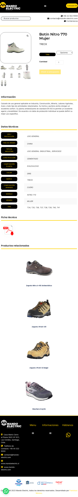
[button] (45, 6)
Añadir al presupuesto (50, 72)
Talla (47, 54)
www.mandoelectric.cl (10, 463)
